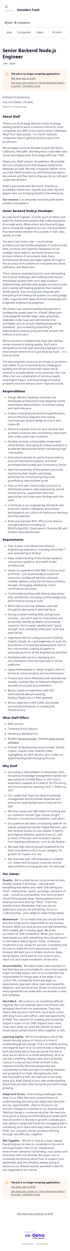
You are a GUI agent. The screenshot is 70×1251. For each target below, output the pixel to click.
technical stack (27, 738)
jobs (9, 32)
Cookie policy (42, 1243)
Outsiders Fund (28, 10)
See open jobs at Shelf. (23, 78)
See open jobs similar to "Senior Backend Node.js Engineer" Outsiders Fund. (38, 84)
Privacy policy (28, 1243)
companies (24, 32)
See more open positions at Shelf (35, 1213)
